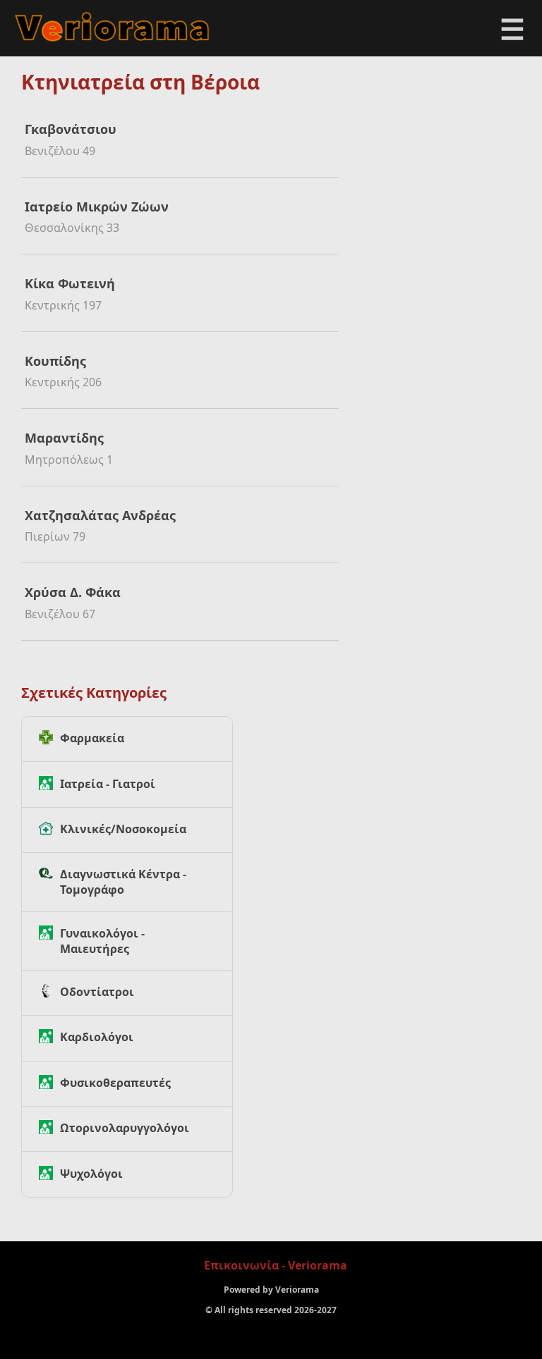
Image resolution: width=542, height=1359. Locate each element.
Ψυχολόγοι (91, 1173)
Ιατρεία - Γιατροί (107, 784)
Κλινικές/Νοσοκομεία (123, 829)
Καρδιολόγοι (96, 1037)
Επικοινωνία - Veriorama (275, 1265)
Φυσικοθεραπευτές (115, 1082)
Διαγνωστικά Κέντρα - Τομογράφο (123, 881)
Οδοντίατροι (97, 992)
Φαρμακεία (92, 738)
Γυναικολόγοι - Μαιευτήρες (102, 941)
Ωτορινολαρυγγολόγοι (124, 1128)
